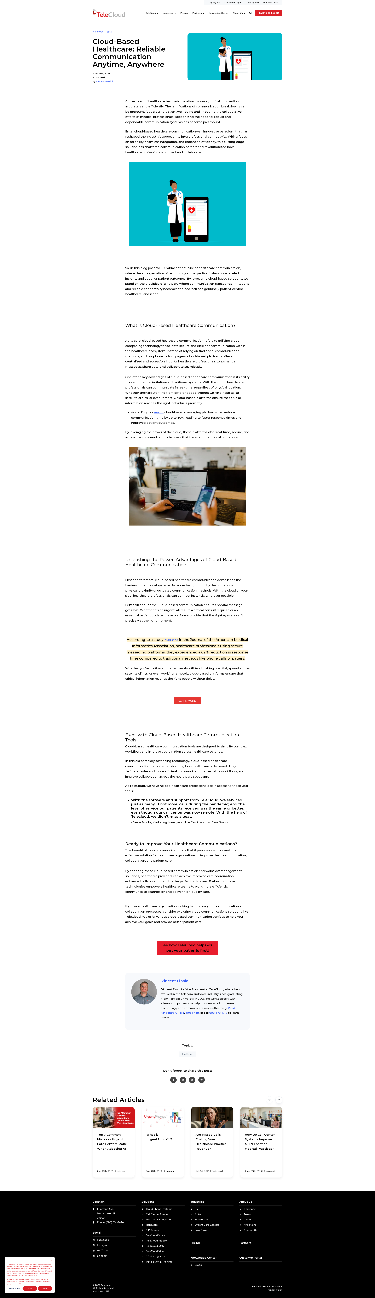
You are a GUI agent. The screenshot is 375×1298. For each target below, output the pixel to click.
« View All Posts (102, 31)
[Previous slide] (269, 1099)
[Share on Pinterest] (201, 1080)
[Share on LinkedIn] (183, 1080)
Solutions (151, 13)
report (158, 412)
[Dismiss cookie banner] (51, 1260)
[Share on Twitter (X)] (192, 1080)
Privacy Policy (275, 1290)
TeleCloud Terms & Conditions (266, 1286)
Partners (197, 13)
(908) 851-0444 (115, 1222)
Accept (30, 1288)
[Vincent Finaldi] (144, 991)
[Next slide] (278, 1099)
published (171, 640)
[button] (250, 13)
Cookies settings (14, 1288)
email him (192, 1012)
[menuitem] (214, 2)
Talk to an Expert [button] (269, 13)
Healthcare (187, 1054)
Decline (44, 1288)
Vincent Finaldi (104, 81)
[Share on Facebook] (173, 1080)
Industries (168, 13)
